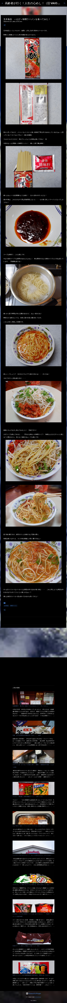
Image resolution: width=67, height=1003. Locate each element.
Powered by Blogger (34, 993)
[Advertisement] (33, 642)
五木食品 (6, 605)
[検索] (65, 3)
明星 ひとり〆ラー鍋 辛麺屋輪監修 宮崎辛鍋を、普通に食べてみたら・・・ (33, 975)
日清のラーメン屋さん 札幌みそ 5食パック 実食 (26, 945)
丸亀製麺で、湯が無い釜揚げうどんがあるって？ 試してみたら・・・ (32, 706)
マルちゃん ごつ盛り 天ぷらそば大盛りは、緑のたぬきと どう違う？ (32, 884)
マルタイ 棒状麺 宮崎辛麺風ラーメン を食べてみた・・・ (30, 796)
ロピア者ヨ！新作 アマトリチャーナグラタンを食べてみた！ (30, 826)
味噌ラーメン (13, 605)
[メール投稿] (4, 603)
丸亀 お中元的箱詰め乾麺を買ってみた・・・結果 (27, 735)
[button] (4, 25)
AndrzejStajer (38, 997)
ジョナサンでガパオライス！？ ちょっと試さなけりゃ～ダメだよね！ (32, 855)
